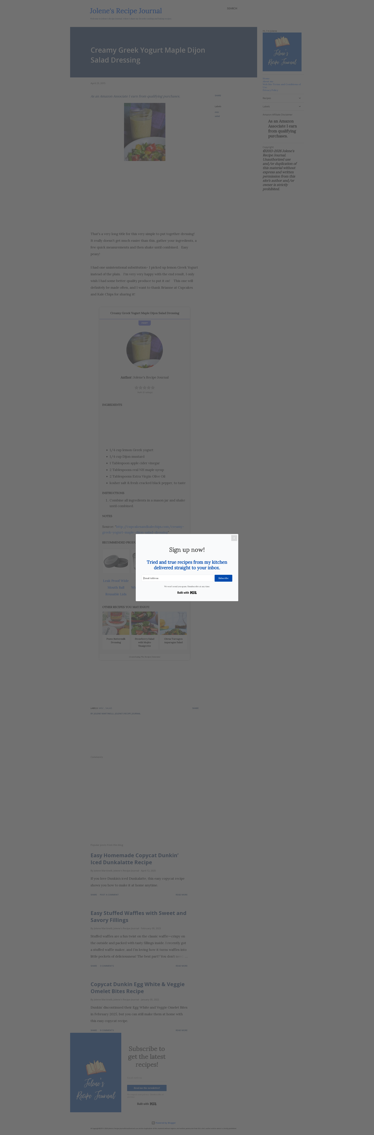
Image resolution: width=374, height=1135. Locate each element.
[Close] (234, 538)
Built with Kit (187, 592)
